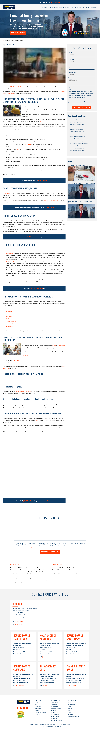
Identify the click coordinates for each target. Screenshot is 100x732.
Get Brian (58, 726)
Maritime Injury (54, 712)
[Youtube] (27, 708)
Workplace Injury (55, 718)
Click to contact (31, 237)
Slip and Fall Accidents (11, 321)
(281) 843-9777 (46, 685)
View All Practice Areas (56, 720)
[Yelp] (24, 708)
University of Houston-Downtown (51, 200)
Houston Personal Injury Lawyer (3, 40)
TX (23, 85)
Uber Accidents (9, 318)
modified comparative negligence (23, 391)
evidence (18, 149)
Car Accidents (9, 309)
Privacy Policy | (52, 726)
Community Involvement (40, 712)
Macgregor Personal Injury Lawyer (76, 129)
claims (36, 420)
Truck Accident (54, 706)
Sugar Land (70, 714)
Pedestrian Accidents (10, 314)
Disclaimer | (42, 726)
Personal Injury (54, 702)
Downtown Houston (17, 85)
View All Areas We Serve (73, 716)
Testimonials (38, 706)
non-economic (61, 345)
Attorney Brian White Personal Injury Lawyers (13, 86)
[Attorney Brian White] (9, 7)
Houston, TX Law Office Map (20, 618)
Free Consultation (18, 33)
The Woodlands (71, 704)
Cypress (69, 706)
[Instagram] (21, 708)
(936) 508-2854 (20, 685)
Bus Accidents (9, 311)
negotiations (28, 144)
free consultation (7, 433)
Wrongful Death (9, 326)
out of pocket (16, 360)
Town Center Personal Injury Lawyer (77, 148)
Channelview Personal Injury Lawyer (77, 141)
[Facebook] (18, 708)
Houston (17, 604)
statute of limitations (10, 404)
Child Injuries (9, 316)
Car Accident (54, 704)
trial (40, 121)
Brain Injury (53, 710)
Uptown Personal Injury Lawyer (76, 122)
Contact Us (86, 7)
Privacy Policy (81, 101)
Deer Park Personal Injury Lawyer (76, 145)
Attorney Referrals (39, 710)
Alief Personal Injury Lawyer (75, 152)
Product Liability (55, 716)
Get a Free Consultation (82, 107)
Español (93, 7)
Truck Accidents (9, 323)
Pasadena (70, 710)
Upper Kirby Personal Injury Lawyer (77, 126)
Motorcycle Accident (56, 708)
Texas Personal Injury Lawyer (75, 119)
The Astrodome (9, 253)
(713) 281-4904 (46, 657)
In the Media (38, 708)
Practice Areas (52, 7)
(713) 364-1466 (19, 621)
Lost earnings (25, 355)
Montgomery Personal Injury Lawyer (77, 131)
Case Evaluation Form (36, 288)
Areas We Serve (63, 7)
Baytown (70, 708)
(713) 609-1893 (20, 657)
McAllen (69, 712)
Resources (78, 7)
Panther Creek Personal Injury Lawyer (77, 150)
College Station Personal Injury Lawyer (77, 136)
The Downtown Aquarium (11, 261)
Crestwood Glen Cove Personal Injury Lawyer (78, 133)
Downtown (6, 220)
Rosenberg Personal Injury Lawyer (76, 138)
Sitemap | (47, 726)
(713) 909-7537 (73, 657)
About (44, 7)
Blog (36, 704)
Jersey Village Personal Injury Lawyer (77, 124)
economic (54, 345)
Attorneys (37, 702)
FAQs (71, 7)
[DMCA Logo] (25, 714)
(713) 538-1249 (19, 624)
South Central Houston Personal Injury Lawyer (79, 143)
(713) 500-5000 (55, 2)
